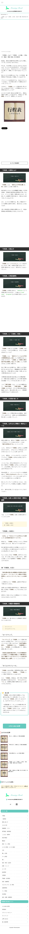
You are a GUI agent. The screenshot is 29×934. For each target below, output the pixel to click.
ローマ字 (4, 869)
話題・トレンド (5, 865)
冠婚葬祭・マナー (6, 828)
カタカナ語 (4, 825)
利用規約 (4, 909)
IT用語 (3, 815)
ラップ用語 (4, 891)
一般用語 (4, 818)
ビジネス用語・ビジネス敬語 (8, 847)
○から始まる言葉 (6, 906)
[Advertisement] (14, 34)
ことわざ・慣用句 (6, 834)
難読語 (3, 840)
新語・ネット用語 (6, 844)
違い (3, 859)
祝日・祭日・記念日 (6, 862)
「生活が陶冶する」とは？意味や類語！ (16, 753)
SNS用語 (4, 894)
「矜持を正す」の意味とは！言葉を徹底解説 (17, 744)
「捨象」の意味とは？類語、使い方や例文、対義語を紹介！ (18, 771)
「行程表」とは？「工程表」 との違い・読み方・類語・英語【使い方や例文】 (17, 762)
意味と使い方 (5, 822)
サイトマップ (5, 915)
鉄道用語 (4, 872)
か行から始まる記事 (14, 726)
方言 (3, 850)
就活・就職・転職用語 (7, 897)
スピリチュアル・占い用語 (8, 884)
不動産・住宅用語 (6, 878)
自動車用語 (4, 887)
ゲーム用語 (4, 856)
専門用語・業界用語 (6, 831)
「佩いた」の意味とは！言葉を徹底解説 (16, 736)
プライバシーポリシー (7, 912)
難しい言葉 (4, 853)
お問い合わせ (5, 918)
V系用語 (4, 875)
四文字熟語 (4, 837)
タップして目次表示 (14, 163)
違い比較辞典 (5, 922)
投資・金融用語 (5, 881)
